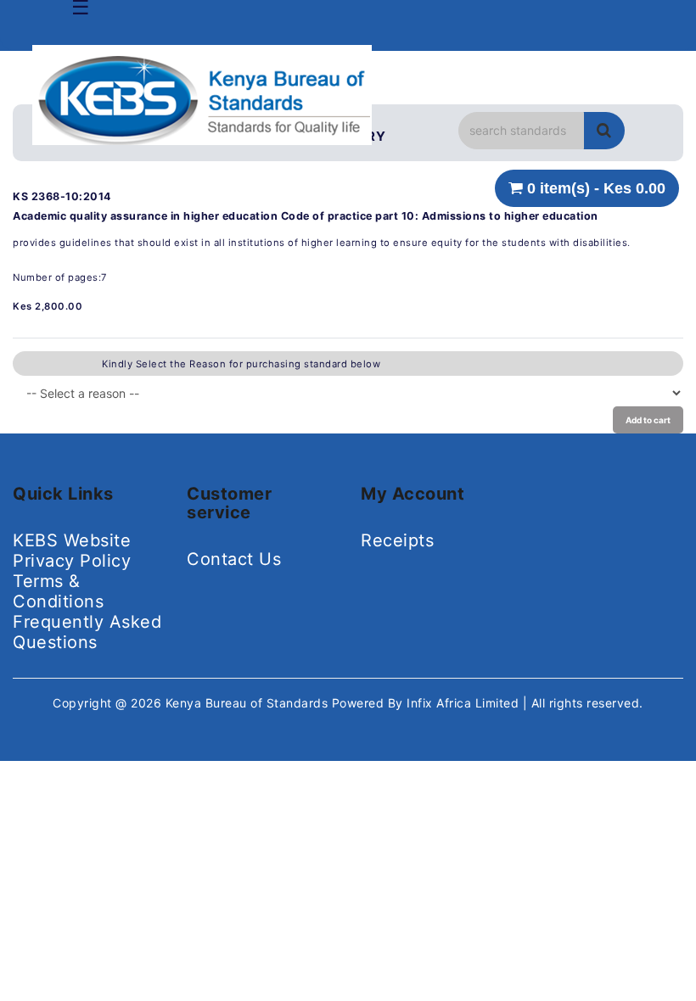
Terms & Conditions (58, 591)
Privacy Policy (72, 561)
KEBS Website (72, 540)
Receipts (397, 540)
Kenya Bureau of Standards (249, 703)
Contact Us (234, 559)
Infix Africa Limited (465, 703)
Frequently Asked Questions (87, 632)
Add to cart (648, 420)
